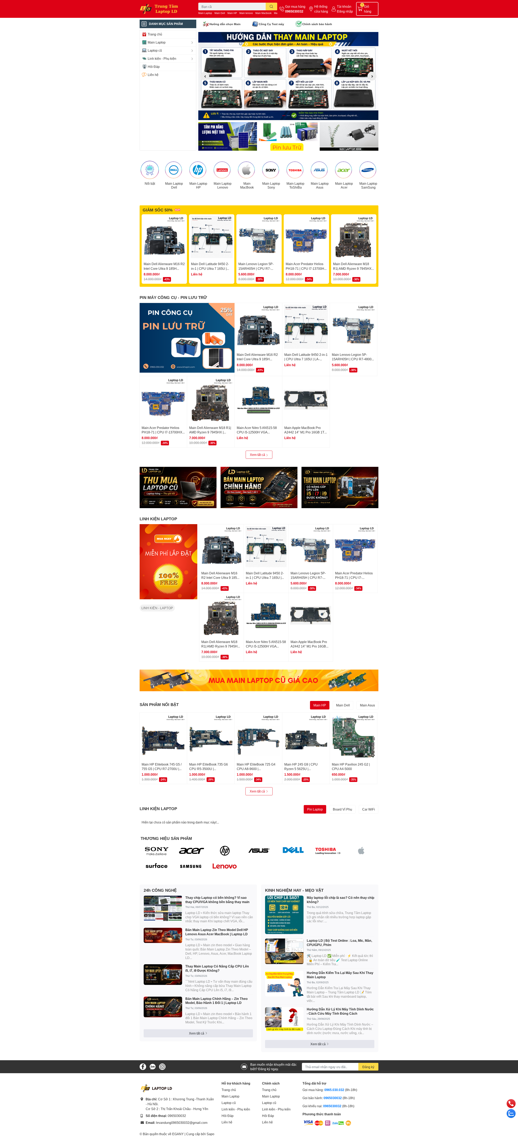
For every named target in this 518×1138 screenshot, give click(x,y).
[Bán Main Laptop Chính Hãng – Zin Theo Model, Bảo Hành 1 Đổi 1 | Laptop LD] (163, 1007)
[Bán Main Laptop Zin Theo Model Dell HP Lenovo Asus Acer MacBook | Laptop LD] (163, 935)
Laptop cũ (229, 1103)
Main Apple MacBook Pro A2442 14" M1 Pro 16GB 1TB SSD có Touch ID (305, 432)
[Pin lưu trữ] (288, 136)
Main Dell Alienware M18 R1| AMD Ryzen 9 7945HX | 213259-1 (353, 268)
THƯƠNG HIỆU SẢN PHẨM (166, 838)
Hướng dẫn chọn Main (225, 24)
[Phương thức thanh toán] (327, 1122)
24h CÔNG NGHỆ (160, 890)
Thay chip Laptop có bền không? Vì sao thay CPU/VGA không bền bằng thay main (217, 900)
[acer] (191, 850)
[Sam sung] (191, 866)
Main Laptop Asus (320, 185)
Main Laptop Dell (174, 185)
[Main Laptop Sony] (271, 170)
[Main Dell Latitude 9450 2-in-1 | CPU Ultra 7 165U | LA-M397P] (212, 237)
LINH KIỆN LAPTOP (158, 518)
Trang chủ (229, 1090)
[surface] (157, 866)
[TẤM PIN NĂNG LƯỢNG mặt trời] (227, 136)
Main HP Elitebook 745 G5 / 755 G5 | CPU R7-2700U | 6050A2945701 (162, 768)
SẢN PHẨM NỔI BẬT (159, 704)
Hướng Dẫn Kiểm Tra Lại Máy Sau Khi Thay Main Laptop (340, 975)
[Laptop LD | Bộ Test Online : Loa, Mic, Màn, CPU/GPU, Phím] (284, 951)
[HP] (225, 850)
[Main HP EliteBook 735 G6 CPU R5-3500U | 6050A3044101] (211, 736)
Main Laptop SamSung (368, 185)
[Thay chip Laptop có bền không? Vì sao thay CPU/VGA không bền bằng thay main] (163, 908)
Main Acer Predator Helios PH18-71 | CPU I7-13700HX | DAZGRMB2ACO (306, 268)
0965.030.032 (334, 1090)
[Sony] (157, 850)
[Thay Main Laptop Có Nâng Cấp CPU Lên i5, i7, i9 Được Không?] (163, 974)
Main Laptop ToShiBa (295, 185)
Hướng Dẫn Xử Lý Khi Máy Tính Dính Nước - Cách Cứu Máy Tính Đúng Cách (340, 1011)
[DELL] (293, 850)
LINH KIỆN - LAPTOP (157, 608)
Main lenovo (246, 13)
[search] (271, 6)
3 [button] (292, 115)
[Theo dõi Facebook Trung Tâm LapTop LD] (143, 1066)
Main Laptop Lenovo (222, 185)
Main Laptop (205, 13)
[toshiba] (327, 850)
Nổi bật (150, 183)
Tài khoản (344, 6)
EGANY (178, 1134)
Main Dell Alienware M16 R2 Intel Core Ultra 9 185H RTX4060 (164, 268)
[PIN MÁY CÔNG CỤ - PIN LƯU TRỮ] (187, 338)
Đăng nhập (345, 11)
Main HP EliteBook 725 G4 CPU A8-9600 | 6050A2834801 (256, 768)
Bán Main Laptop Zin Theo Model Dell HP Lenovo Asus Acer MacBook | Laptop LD (216, 932)
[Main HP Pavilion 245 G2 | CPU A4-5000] (353, 736)
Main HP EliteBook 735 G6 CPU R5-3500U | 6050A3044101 (208, 768)
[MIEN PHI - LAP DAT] (168, 561)
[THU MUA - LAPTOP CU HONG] (178, 487)
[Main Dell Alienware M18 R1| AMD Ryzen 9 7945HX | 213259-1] (354, 237)
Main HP (232, 13)
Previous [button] (204, 76)
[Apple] (361, 850)
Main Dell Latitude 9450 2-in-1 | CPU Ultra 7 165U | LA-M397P (210, 268)
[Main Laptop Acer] (344, 170)
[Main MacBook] (247, 170)
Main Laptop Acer (344, 185)
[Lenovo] (225, 866)
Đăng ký (368, 1067)
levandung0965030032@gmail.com (181, 1122)
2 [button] (288, 115)
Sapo (210, 1134)
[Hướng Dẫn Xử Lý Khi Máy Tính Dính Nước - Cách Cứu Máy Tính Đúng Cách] (284, 1019)
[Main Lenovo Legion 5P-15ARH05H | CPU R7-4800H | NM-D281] (259, 237)
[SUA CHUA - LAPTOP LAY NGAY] (259, 487)
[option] (288, 76)
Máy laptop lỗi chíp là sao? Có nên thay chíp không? (340, 900)
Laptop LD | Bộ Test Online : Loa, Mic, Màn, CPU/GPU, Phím (339, 943)
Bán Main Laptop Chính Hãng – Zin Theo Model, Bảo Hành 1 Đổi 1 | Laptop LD (216, 1001)
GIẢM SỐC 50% (158, 209)
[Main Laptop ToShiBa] (295, 170)
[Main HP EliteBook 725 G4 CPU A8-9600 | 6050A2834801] (258, 736)
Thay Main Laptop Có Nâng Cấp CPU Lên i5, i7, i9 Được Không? (217, 968)
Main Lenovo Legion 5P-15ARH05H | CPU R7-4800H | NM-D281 (256, 268)
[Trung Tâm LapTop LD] (165, 9)
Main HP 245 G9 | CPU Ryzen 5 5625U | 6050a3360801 (301, 768)
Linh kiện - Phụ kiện (236, 1109)
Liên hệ (227, 1122)
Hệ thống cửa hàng (321, 8)
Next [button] (371, 76)
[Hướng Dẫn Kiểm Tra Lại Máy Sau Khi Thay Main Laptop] (284, 983)
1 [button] (284, 115)
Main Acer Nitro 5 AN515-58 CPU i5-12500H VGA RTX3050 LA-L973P (257, 432)
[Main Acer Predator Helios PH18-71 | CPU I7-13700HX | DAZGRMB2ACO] (306, 237)
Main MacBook (247, 185)
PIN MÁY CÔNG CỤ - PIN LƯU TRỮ (173, 297)
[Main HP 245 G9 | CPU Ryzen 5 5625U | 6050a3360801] (306, 736)
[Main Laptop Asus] (320, 170)
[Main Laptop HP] (198, 170)
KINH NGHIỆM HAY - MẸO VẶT (294, 890)
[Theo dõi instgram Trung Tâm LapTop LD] (162, 1066)
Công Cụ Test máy (271, 24)
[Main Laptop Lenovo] (222, 170)
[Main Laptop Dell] (174, 170)
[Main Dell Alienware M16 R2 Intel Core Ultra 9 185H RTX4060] (164, 237)
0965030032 (294, 11)
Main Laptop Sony (271, 185)
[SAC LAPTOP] (349, 136)
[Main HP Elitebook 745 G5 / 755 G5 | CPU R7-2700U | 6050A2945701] (163, 736)
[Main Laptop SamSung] (368, 170)
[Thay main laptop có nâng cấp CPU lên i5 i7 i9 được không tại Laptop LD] (339, 487)
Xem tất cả (258, 454)
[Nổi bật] (150, 170)
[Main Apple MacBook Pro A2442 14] (306, 400)
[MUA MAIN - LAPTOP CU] (259, 680)
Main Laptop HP (198, 185)
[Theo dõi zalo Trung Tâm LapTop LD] (152, 1066)
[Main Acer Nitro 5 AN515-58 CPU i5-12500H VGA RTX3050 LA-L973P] (258, 400)
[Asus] (259, 850)
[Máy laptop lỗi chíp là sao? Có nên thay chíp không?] (284, 915)
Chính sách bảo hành (317, 24)
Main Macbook (263, 13)
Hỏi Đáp (228, 1116)
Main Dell (219, 13)
